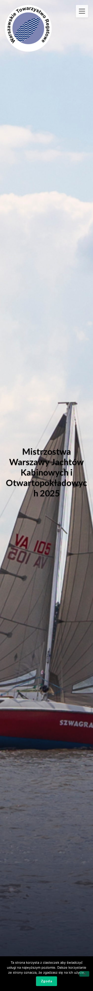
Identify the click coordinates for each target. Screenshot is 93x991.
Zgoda (46, 981)
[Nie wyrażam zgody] (84, 974)
